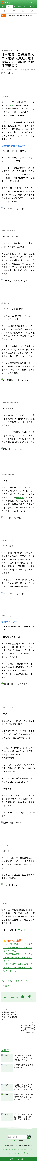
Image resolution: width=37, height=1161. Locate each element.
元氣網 (7, 50)
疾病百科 (31, 1149)
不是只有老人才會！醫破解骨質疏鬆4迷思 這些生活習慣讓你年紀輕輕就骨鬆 (21, 16)
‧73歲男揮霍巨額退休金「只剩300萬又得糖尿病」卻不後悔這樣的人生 (18, 957)
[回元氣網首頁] (7, 2)
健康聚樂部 (15, 1149)
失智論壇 (17, 7)
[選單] (34, 2)
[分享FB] (4, 10)
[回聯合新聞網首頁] (2, 2)
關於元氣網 (6, 1149)
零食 (12, 105)
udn (2, 50)
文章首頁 (18, 1153)
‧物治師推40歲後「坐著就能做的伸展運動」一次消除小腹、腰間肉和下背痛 (18, 947)
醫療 (25, 7)
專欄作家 (25, 1153)
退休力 (11, 1153)
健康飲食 (9, 981)
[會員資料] (31, 2)
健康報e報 (20, 1141)
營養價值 (20, 497)
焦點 (3, 7)
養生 (9, 7)
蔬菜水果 (19, 981)
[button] (34, 7)
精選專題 (23, 1149)
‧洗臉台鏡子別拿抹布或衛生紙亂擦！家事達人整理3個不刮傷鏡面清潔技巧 (17, 967)
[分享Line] (14, 10)
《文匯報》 (20, 929)
